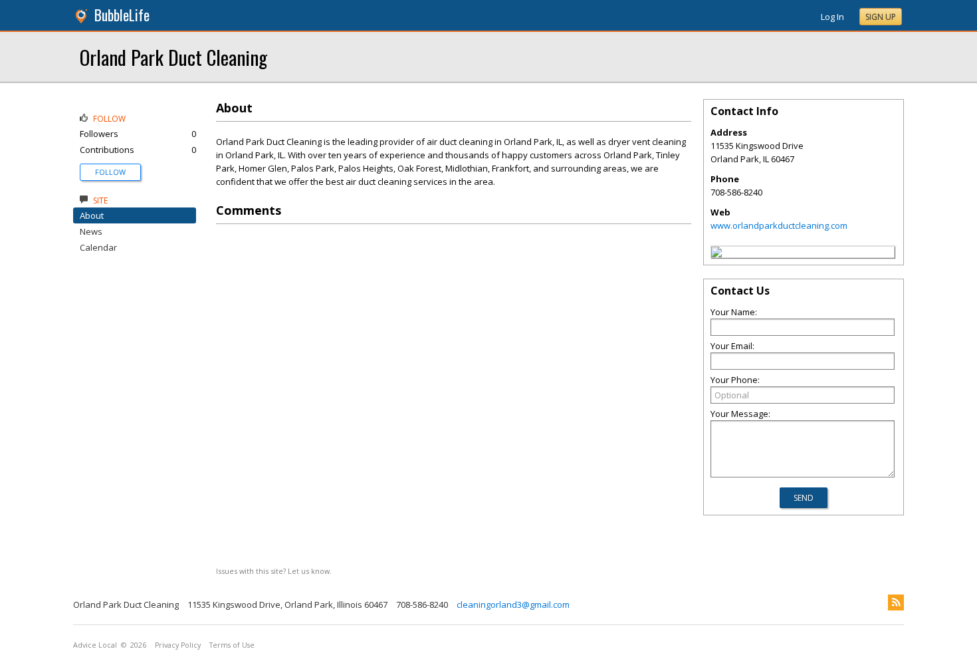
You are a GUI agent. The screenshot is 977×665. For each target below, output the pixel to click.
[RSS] (896, 602)
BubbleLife (122, 15)
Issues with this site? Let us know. (274, 571)
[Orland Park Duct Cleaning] (716, 254)
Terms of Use (232, 645)
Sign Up (880, 17)
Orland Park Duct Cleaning (173, 57)
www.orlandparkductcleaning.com (778, 225)
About (92, 215)
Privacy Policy (178, 645)
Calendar (98, 247)
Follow (110, 172)
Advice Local (95, 645)
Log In (832, 17)
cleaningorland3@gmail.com (513, 604)
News (91, 231)
